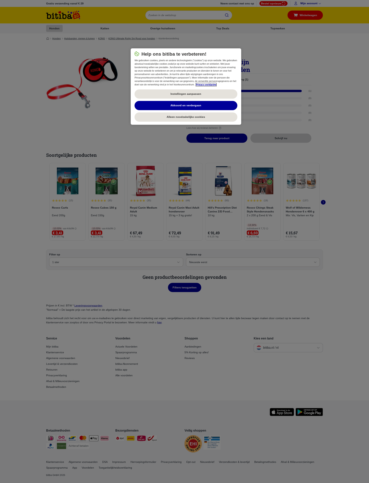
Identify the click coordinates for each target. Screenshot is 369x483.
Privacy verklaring (206, 84)
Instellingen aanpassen (185, 93)
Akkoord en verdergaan (185, 105)
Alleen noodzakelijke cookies (186, 116)
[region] (186, 86)
